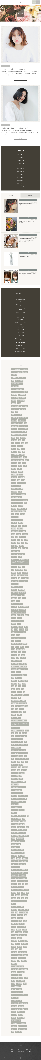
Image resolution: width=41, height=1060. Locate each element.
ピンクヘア (14, 1029)
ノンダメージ (15, 474)
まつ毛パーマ (15, 778)
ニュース (19, 335)
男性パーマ (14, 884)
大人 (13, 686)
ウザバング (14, 963)
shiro (22, 615)
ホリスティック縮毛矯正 (17, 460)
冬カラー (23, 612)
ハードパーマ (24, 753)
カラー (25, 465)
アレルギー (20, 915)
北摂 (18, 657)
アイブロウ (14, 795)
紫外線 (24, 675)
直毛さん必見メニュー (20, 351)
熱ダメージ (14, 680)
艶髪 (19, 480)
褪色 (21, 921)
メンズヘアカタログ (23, 606)
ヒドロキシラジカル (16, 660)
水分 (23, 761)
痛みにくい (14, 957)
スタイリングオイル (22, 575)
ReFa (24, 598)
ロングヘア (14, 505)
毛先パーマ (14, 420)
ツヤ (19, 539)
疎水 (13, 736)
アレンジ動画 (15, 824)
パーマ (13, 437)
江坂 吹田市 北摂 (16, 497)
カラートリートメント (17, 992)
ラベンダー (14, 522)
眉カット (22, 810)
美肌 (17, 912)
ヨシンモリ (24, 770)
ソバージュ (25, 767)
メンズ (18, 601)
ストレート (14, 465)
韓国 (19, 770)
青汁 (21, 711)
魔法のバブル (15, 626)
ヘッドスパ (14, 606)
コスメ (13, 689)
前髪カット (20, 528)
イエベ (23, 700)
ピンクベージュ (15, 866)
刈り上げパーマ (15, 847)
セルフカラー (15, 977)
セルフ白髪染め (23, 969)
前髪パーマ (24, 960)
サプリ (16, 646)
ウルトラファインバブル (17, 906)
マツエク (23, 781)
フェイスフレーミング (17, 520)
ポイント (20, 714)
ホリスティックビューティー (18, 377)
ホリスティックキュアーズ (18, 841)
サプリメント (15, 703)
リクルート (21, 940)
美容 (23, 689)
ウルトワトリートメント (17, 620)
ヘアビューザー (15, 753)
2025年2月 (19, 154)
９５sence (23, 750)
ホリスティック (15, 392)
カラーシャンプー (22, 508)
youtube (24, 821)
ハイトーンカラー (16, 1020)
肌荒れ (20, 491)
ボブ (22, 423)
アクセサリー (25, 578)
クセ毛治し (24, 500)
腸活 (13, 706)
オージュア (14, 451)
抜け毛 (23, 409)
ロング (17, 514)
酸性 (13, 677)
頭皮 (20, 463)
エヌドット (22, 609)
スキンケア (19, 326)
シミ (24, 566)
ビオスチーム (15, 861)
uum (28, 892)
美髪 (27, 392)
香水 (18, 615)
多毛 (13, 709)
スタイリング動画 (23, 428)
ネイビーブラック (16, 638)
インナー (14, 575)
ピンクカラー (15, 581)
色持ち (25, 921)
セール (19, 623)
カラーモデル (21, 1017)
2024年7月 (19, 171)
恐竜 (27, 706)
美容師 (25, 946)
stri (19, 697)
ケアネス (20, 692)
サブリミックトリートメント (18, 832)
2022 (13, 545)
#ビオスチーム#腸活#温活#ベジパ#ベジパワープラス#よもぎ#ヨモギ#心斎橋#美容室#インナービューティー (20, 562)
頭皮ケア (14, 468)
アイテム (14, 618)
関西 (13, 949)
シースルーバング (16, 500)
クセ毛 (19, 319)
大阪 (13, 380)
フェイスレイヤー (22, 666)
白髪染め (14, 972)
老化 (20, 598)
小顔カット (14, 683)
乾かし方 (14, 915)
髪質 (24, 511)
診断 (13, 733)
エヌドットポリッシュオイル (18, 815)
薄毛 (20, 451)
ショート (25, 525)
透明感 (26, 539)
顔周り (13, 534)
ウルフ (26, 730)
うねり (21, 646)
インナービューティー (20, 304)
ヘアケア (14, 446)
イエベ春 (24, 720)
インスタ (23, 1023)
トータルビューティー (17, 793)
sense (13, 672)
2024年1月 (19, 186)
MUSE (19, 1049)
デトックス (18, 640)
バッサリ (22, 709)
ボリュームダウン (24, 912)
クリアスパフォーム (16, 694)
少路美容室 (23, 437)
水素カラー (23, 657)
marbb (13, 635)
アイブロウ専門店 (16, 829)
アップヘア (21, 855)
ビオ (13, 895)
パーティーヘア (15, 878)
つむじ (13, 980)
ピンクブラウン (22, 1029)
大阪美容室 (24, 369)
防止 (19, 548)
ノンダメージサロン (16, 372)
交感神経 (20, 938)
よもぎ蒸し (23, 878)
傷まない (19, 534)
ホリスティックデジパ (17, 502)
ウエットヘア (15, 773)
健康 (25, 711)
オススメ (14, 572)
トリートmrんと (20, 980)
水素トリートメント (16, 414)
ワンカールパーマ (16, 869)
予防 (24, 440)
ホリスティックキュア (17, 739)
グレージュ (14, 463)
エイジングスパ (15, 727)
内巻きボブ (24, 869)
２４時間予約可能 (24, 835)
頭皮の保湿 (14, 1006)
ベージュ (14, 448)
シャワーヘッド (21, 926)
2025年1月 (19, 157)
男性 (20, 884)
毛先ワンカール (15, 423)
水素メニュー (19, 348)
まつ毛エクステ (15, 781)
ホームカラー (15, 975)
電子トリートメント (16, 989)
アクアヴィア (15, 935)
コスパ (16, 629)
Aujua (25, 457)
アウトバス (24, 548)
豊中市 (20, 465)
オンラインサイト (16, 821)
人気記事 (11, 195)
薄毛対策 (14, 528)
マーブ (21, 626)
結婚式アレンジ (15, 852)
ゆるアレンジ (15, 864)
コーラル (19, 929)
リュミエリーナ (15, 750)
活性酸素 (14, 403)
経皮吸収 (14, 892)
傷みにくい (25, 534)
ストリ (22, 595)
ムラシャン (24, 994)
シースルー (14, 525)
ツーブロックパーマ (16, 807)
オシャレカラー (15, 494)
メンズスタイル (23, 581)
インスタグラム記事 (20, 299)
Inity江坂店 (21, 1006)
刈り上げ (22, 773)
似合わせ (14, 508)
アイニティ (14, 589)
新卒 (23, 542)
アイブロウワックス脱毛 (17, 849)
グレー (26, 626)
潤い (13, 758)
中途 (17, 545)
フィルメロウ (19, 932)
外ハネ (21, 764)
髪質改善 (25, 372)
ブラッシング (19, 677)
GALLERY (28, 1051)
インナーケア (15, 397)
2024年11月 (20, 160)
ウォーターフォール (16, 872)
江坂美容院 (19, 983)
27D (26, 629)
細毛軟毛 (24, 733)
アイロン (14, 539)
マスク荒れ (14, 652)
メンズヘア (22, 592)
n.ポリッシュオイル (16, 818)
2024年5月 (19, 174)
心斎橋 (19, 403)
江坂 (13, 411)
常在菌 (13, 601)
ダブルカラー (15, 457)
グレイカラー (21, 972)
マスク (24, 686)
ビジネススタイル (16, 747)
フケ (20, 652)
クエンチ (23, 494)
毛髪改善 (24, 829)
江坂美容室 (14, 394)
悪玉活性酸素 (15, 406)
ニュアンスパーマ (16, 901)
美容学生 (14, 946)
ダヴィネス (20, 918)
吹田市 (20, 556)
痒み (27, 680)
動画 (26, 569)
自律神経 (14, 938)
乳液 (20, 683)
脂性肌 (23, 655)
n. (27, 815)
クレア (24, 652)
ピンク (13, 929)
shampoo (14, 669)
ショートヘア (23, 703)
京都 (21, 949)
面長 (27, 761)
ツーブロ (23, 801)
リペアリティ (23, 935)
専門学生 (20, 946)
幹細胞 (18, 689)
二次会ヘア (14, 855)
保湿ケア (14, 1017)
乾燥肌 (13, 657)
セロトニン (14, 952)
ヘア (13, 514)
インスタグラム (15, 1023)
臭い (26, 756)
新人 (13, 932)
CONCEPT (28, 1049)
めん (25, 741)
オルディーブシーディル (17, 966)
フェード (24, 798)
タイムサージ (15, 1003)
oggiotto (13, 827)
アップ (13, 858)
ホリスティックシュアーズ (22, 758)
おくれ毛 (21, 505)
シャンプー (20, 446)
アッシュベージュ (16, 720)
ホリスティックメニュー (17, 389)
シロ (13, 640)
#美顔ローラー (20, 1011)
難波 (13, 943)
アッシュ (14, 480)
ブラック (20, 618)
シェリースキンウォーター (18, 554)
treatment (14, 666)
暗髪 (13, 1031)
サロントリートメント (17, 383)
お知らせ (19, 317)
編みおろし (25, 858)
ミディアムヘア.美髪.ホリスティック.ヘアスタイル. (20, 724)
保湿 (24, 451)
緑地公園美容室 (20, 649)
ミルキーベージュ (22, 1026)
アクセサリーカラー (16, 511)
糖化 (27, 898)
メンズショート (15, 744)
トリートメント (23, 406)
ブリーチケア (15, 923)
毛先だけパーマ (23, 417)
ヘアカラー (14, 578)
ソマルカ (24, 901)
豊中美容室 (14, 440)
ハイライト (14, 471)
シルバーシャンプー (16, 1000)
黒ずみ (13, 649)
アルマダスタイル (16, 986)
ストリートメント (16, 409)
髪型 (27, 884)
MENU (12, 1051)
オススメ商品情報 (20, 312)
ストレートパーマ (16, 485)
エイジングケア (19, 380)
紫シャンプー (15, 997)
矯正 (13, 537)
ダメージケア (15, 386)
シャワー (14, 926)
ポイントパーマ (15, 889)
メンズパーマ (15, 609)
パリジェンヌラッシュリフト (18, 787)
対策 (19, 448)
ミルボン (22, 663)
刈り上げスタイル (23, 795)
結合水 (21, 756)
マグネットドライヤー (17, 741)
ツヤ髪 (22, 392)
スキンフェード (15, 801)
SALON (20, 1053)
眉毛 (21, 775)
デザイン (19, 329)
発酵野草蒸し (25, 895)
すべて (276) (20, 297)
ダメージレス (23, 537)
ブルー (23, 638)
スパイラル (14, 767)
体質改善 (18, 895)
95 (19, 578)
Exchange (14, 548)
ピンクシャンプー (16, 994)
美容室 (13, 838)
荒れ (19, 686)
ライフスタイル (19, 342)
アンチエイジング (16, 369)
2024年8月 (19, 168)
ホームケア (14, 1014)
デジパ (21, 474)
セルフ (21, 977)
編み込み (19, 858)
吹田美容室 (14, 598)
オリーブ (22, 629)
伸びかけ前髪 (15, 531)
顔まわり (14, 761)
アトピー (14, 903)
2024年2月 (19, 183)
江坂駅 (13, 983)
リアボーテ (14, 556)
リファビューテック (22, 669)
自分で (26, 977)
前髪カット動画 (22, 952)
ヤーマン (25, 1009)
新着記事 (30, 195)
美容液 (24, 683)
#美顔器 (13, 1011)
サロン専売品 (15, 663)
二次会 (22, 852)
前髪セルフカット (16, 844)
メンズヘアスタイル (22, 881)
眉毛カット (14, 812)
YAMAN (13, 615)
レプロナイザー (15, 612)
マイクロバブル (19, 569)
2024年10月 (20, 163)
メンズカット (15, 592)
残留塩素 (14, 918)
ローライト (14, 566)
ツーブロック (15, 804)
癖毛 (17, 411)
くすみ (26, 646)
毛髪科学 (14, 960)
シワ (13, 569)
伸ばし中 (18, 672)
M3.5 (25, 983)
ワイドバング (15, 764)
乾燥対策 (21, 1014)
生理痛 (23, 892)
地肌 (13, 912)
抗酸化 (22, 454)
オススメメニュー (20, 308)
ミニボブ (14, 692)
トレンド (19, 332)
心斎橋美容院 (21, 400)
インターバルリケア (16, 955)
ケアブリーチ (24, 744)
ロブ (20, 767)
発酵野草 (14, 898)
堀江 (27, 940)
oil (26, 663)
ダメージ (21, 471)
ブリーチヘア (19, 1031)
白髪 (23, 443)
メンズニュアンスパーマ (17, 886)
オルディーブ (15, 969)
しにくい (23, 632)
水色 (17, 709)
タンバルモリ (15, 756)
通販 (24, 818)
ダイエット (25, 694)
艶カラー (22, 923)
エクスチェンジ (21, 483)
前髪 (21, 457)
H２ (13, 646)
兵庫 (17, 949)
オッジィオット (21, 827)
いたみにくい (22, 957)
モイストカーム (23, 1003)
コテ (19, 761)
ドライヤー (25, 572)
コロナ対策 (22, 397)
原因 (20, 566)
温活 (19, 898)
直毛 (18, 437)
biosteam (14, 881)
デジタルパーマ (15, 431)
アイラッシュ (15, 810)
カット (23, 448)
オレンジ (25, 929)
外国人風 (21, 522)
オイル (19, 572)
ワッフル (14, 770)
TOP (12, 1049)
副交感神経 (14, 940)
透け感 (18, 635)
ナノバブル (14, 909)
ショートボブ (15, 417)
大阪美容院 (14, 374)
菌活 (23, 898)
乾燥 (27, 443)
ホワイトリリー (15, 632)
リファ (24, 463)
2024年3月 (19, 180)
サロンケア (21, 680)
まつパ (21, 778)
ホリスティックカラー (21, 736)
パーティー (22, 875)
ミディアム (14, 697)
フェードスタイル (16, 798)
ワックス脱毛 (15, 775)
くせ (19, 960)
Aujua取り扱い (20, 838)
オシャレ (18, 943)
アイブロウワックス (16, 790)
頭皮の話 (22, 824)
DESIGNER (21, 1051)
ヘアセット (23, 431)
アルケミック (15, 921)
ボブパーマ (14, 428)
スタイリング (15, 584)
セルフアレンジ (23, 861)
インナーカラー (15, 454)
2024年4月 (19, 177)
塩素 (26, 915)
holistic (26, 615)
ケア (13, 443)
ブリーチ (18, 443)
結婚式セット (15, 875)
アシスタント (25, 943)
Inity (27, 827)
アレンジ (25, 872)
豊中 (22, 488)
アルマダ (23, 514)
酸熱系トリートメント (17, 586)
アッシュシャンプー (16, 1009)
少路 (20, 440)
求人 (20, 525)
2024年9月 (19, 166)
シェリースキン (15, 551)
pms (19, 892)
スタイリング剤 (15, 488)
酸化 (25, 502)
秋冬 (17, 733)
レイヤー (20, 468)
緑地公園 (22, 545)
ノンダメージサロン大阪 (17, 730)
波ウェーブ (22, 864)
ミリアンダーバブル (23, 909)
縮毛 (17, 537)
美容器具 (14, 623)
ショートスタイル (20, 706)
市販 (21, 975)
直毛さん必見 (15, 426)
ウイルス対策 (15, 835)
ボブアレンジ (22, 420)
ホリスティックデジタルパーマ (19, 434)
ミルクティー (15, 711)
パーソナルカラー (16, 700)
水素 (26, 423)
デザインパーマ (24, 889)
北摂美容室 (21, 477)
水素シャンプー (15, 595)
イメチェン (22, 531)
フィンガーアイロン (16, 643)
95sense (25, 643)
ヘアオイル (14, 491)
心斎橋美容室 (22, 394)
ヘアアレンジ (15, 517)
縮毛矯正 (14, 400)
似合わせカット (19, 345)
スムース (26, 932)
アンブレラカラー (16, 717)
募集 (19, 542)
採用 (27, 542)
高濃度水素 (21, 589)
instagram (14, 1026)
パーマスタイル (23, 426)
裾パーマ (14, 542)
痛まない (25, 955)
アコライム (14, 655)
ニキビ (23, 480)
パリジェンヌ (15, 784)
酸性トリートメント (16, 675)
